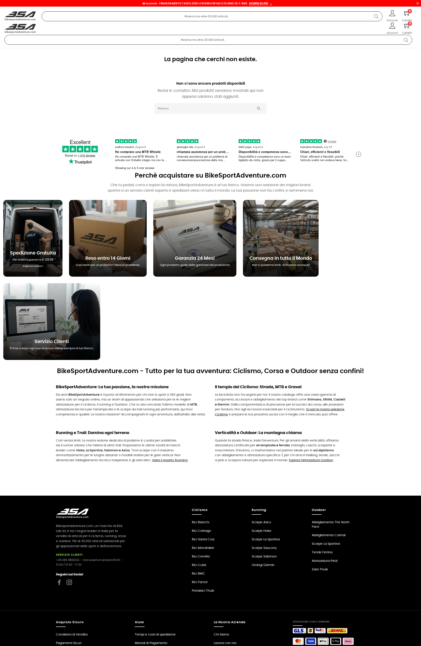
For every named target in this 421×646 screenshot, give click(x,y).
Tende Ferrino (322, 552)
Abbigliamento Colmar (329, 535)
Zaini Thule (320, 569)
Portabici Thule (203, 590)
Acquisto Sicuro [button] (70, 622)
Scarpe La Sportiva (266, 539)
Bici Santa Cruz (203, 539)
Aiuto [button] (139, 622)
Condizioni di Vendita (71, 634)
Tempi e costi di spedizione (155, 634)
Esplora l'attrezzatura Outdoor (311, 460)
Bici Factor (200, 582)
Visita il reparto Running (169, 460)
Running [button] (259, 510)
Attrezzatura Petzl (324, 560)
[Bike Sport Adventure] (20, 16)
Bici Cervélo (201, 556)
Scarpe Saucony (264, 548)
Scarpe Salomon (264, 556)
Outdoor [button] (319, 510)
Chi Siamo (221, 634)
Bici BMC (198, 573)
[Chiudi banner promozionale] (417, 3)
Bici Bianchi (200, 522)
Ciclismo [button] (200, 510)
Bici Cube (199, 565)
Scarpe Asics (261, 522)
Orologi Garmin (263, 565)
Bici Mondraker (203, 548)
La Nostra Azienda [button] (229, 622)
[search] (376, 16)
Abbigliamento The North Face (331, 524)
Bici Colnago (201, 530)
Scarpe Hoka (261, 530)
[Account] (392, 13)
